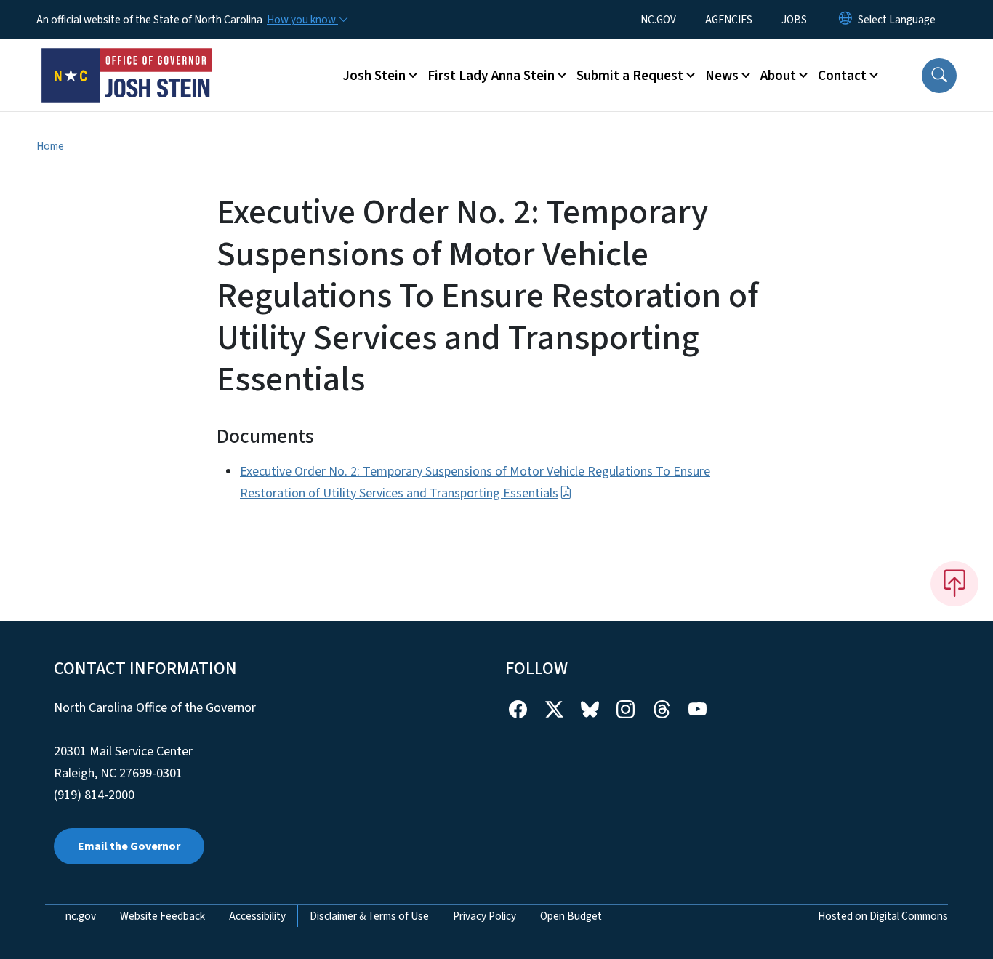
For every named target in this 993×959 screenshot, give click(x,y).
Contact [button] (842, 75)
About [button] (778, 75)
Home (50, 146)
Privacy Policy (484, 916)
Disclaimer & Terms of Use (369, 916)
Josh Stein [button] (374, 75)
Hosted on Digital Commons (883, 916)
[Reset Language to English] (845, 20)
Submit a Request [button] (629, 75)
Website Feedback (162, 916)
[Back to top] (954, 583)
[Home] (127, 59)
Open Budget (571, 916)
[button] (939, 75)
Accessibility (257, 916)
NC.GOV (658, 20)
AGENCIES (728, 20)
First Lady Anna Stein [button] (491, 75)
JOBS (794, 20)
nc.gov (80, 916)
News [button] (722, 75)
